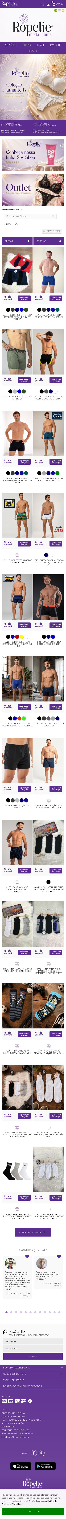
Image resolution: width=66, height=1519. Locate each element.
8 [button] (40, 1312)
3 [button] (37, 115)
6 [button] (30, 1312)
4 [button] (21, 1312)
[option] (33, 87)
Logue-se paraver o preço (24, 298)
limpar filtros (52, 231)
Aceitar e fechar (33, 1511)
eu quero (33, 1356)
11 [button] (54, 1312)
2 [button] (33, 115)
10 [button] (49, 1312)
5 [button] (25, 1312)
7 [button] (35, 1312)
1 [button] (28, 115)
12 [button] (59, 1312)
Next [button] (63, 1281)
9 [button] (45, 1312)
